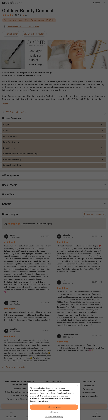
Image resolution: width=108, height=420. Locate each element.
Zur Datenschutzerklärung (54, 417)
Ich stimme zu (54, 407)
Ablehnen (54, 412)
